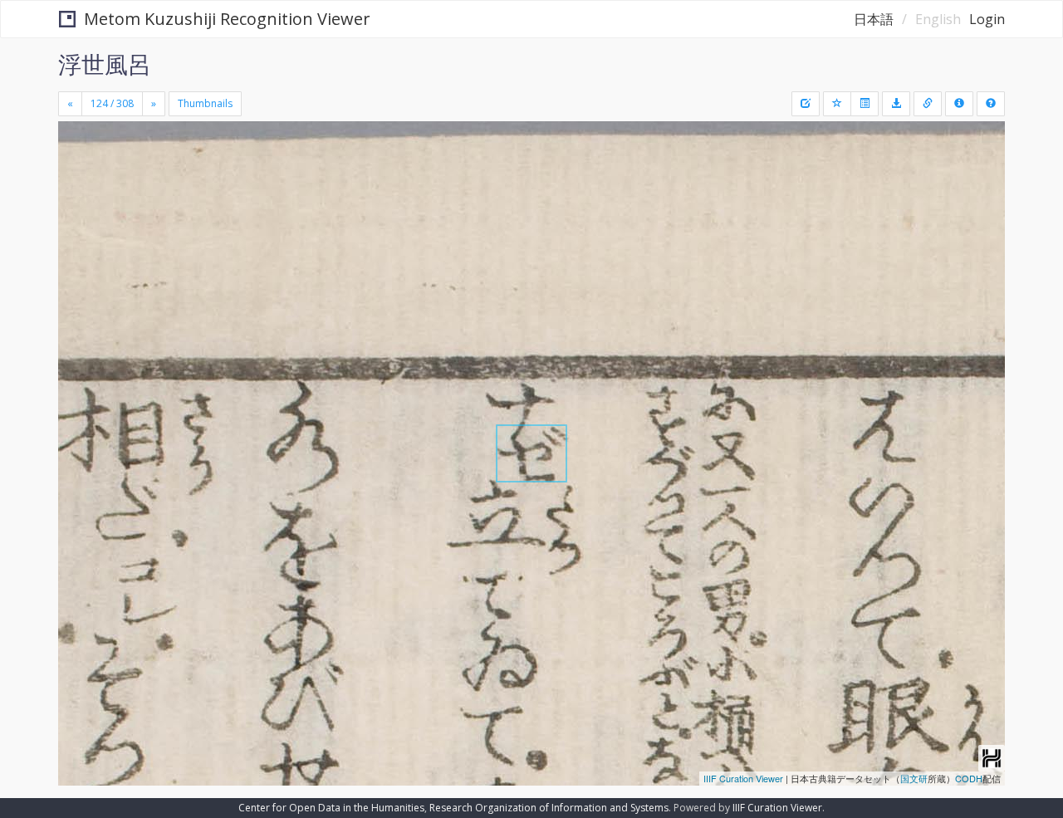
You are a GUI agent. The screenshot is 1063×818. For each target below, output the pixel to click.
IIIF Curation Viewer (743, 778)
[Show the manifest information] (959, 103)
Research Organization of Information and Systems (549, 808)
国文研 (914, 778)
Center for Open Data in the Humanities (331, 808)
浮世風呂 (104, 64)
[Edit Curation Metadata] (805, 103)
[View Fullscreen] (77, 192)
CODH (968, 778)
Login (987, 19)
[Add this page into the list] (837, 103)
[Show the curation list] (864, 103)
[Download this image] (896, 103)
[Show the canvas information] (928, 103)
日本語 (874, 19)
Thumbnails (205, 103)
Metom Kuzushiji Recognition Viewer (227, 18)
